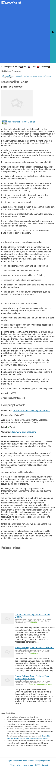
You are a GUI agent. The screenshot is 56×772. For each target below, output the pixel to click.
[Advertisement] (28, 34)
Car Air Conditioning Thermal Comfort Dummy (32, 615)
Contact (45, 765)
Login (10, 760)
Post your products (42, 760)
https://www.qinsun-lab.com (23, 431)
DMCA (37, 765)
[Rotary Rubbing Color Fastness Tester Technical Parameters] (7, 680)
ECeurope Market (11, 2)
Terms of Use (28, 765)
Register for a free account (23, 760)
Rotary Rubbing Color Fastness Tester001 (34, 647)
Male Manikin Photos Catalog (21, 121)
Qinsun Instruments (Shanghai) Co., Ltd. (31, 410)
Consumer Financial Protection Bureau (34, 738)
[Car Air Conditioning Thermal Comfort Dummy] (7, 618)
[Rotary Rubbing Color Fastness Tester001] (7, 652)
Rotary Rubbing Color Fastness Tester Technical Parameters (32, 677)
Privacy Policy (15, 765)
